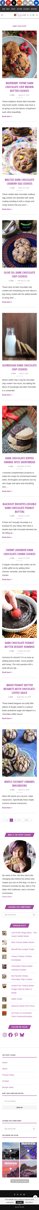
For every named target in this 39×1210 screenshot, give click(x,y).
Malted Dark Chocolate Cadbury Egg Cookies (19, 182)
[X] (14, 2)
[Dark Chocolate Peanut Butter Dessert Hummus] (19, 614)
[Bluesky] (22, 1035)
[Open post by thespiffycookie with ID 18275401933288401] (10, 1168)
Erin (13, 95)
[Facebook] (25, 15)
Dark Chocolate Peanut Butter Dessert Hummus (19, 645)
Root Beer (19, 9)
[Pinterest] (33, 15)
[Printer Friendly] (25, 2)
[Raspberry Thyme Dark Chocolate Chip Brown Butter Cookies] (19, 54)
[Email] (30, 2)
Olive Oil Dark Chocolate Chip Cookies (19, 274)
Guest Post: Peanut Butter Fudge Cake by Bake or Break (22, 989)
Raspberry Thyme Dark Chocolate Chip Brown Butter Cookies (19, 87)
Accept (19, 1202)
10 (27, 820)
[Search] (37, 15)
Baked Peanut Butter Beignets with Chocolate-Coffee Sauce (19, 689)
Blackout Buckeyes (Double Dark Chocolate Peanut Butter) (19, 508)
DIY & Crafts (26, 9)
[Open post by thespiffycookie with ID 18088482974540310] (10, 1151)
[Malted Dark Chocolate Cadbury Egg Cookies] (19, 151)
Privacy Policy (8, 1075)
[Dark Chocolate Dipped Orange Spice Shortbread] (19, 429)
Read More (7, 897)
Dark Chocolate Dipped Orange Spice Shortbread (19, 460)
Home (3, 9)
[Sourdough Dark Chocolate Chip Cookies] (19, 336)
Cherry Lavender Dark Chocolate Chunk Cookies (19, 552)
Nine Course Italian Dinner (22, 942)
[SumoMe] (36, 2)
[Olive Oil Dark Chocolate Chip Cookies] (19, 244)
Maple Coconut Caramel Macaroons (19, 784)
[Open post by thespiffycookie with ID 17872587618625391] (28, 1151)
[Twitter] (28, 15)
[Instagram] (30, 15)
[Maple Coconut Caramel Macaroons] (19, 753)
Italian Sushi (16, 999)
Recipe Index (34, 9)
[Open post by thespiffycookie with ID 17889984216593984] (28, 1168)
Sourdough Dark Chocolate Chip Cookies (19, 367)
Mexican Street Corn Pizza (22, 1006)
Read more (6, 116)
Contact (13, 9)
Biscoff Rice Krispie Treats (22, 949)
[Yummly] (19, 2)
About (8, 9)
